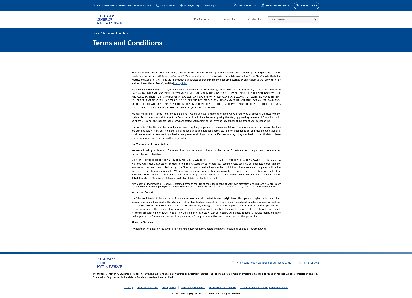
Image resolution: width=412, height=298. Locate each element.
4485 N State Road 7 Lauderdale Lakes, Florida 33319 (123, 5)
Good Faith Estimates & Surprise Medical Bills (264, 287)
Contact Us (254, 19)
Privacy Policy (180, 83)
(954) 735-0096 (167, 5)
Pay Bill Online (309, 5)
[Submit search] (315, 19)
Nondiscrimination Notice (222, 287)
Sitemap (128, 287)
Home (96, 33)
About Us (229, 19)
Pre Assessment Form (277, 5)
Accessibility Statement (193, 287)
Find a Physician (247, 5)
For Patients (201, 19)
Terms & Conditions (147, 287)
